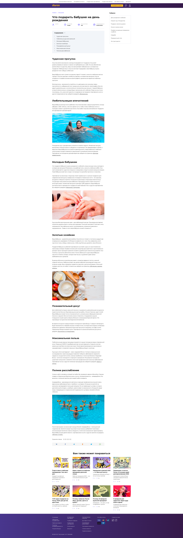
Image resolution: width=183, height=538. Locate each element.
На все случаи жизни (117, 27)
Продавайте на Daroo (79, 1)
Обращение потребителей (55, 520)
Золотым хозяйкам (62, 43)
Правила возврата (86, 531)
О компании (55, 517)
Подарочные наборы (107, 1)
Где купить (128, 1)
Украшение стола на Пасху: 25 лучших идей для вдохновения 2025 (121, 472)
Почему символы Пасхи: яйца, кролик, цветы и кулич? (81, 500)
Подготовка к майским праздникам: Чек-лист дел (60, 472)
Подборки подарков (72, 520)
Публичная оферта (57, 523)
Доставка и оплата (119, 1)
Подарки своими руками (118, 24)
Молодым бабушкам (63, 41)
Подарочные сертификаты (93, 1)
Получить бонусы (56, 528)
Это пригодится (115, 41)
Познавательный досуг (63, 46)
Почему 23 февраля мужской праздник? (100, 499)
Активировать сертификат (70, 518)
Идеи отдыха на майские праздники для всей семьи (81, 472)
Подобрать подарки (117, 5)
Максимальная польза (63, 48)
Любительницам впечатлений (66, 39)
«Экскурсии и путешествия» (66, 331)
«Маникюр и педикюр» (73, 187)
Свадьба (113, 35)
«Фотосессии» (83, 94)
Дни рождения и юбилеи (118, 17)
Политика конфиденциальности (57, 526)
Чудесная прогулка (62, 36)
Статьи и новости (86, 528)
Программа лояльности (88, 526)
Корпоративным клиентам (65, 1)
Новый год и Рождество (118, 20)
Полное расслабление (63, 50)
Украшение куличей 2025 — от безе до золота (101, 471)
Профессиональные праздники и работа (120, 31)
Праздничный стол (116, 38)
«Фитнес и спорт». (57, 434)
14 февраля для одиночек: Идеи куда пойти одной (120, 500)
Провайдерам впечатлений (85, 523)
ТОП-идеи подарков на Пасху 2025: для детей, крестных (60, 500)
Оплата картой (70, 526)
